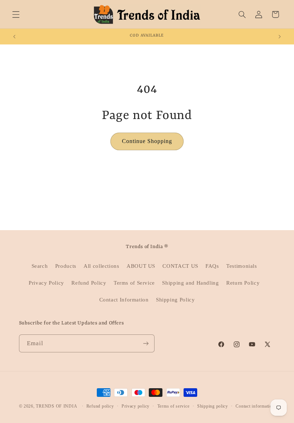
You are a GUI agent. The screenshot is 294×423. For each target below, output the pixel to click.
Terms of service (173, 406)
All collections (101, 266)
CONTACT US (180, 266)
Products (65, 266)
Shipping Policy (175, 300)
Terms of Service (134, 283)
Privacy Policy (46, 283)
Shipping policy (212, 406)
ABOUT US (141, 266)
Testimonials (241, 266)
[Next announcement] (280, 36)
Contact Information (124, 300)
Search (40, 266)
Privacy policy (136, 406)
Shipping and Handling (190, 283)
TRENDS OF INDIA (56, 406)
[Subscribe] (145, 343)
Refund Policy (88, 283)
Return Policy (243, 283)
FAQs (212, 266)
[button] (16, 14)
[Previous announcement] (14, 36)
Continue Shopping (147, 141)
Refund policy (100, 406)
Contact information (255, 406)
